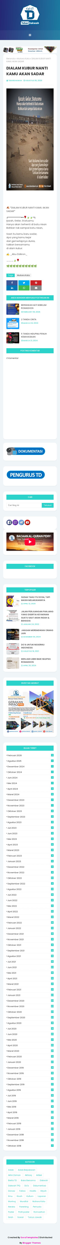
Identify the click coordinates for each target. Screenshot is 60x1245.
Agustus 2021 (30, 956)
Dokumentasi (39, 1185)
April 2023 (30, 844)
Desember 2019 (30, 1067)
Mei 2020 (30, 1039)
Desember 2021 (30, 933)
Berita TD (12, 1180)
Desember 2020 (31, 1000)
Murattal (24, 1201)
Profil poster (23, 1212)
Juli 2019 (30, 1095)
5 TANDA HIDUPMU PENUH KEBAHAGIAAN (34, 335)
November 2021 (30, 939)
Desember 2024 (30, 766)
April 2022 (30, 911)
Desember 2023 (30, 800)
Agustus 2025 (30, 760)
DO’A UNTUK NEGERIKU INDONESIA (32, 646)
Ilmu (10, 1196)
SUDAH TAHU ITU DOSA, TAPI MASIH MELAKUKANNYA (35, 599)
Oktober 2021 (30, 945)
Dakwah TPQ (14, 1185)
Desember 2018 (30, 1134)
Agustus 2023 (30, 822)
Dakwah (44, 1180)
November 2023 (30, 805)
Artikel (39, 1175)
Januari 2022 (30, 928)
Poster (11, 1212)
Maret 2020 (31, 1051)
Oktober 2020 (31, 1011)
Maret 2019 (30, 1117)
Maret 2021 (30, 984)
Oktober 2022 (30, 878)
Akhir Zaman (14, 1175)
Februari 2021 (30, 989)
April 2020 (30, 1045)
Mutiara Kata (23, 58)
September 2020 (30, 1017)
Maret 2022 (30, 917)
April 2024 (30, 788)
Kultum (30, 1196)
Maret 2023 (30, 850)
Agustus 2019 (30, 1090)
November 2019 (30, 1073)
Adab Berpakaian (26, 1170)
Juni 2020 (30, 1034)
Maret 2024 (30, 794)
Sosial (20, 1217)
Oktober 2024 (30, 772)
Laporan (42, 1196)
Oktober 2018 (30, 1145)
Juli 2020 (30, 1028)
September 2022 (30, 883)
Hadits (33, 1191)
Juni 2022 (30, 900)
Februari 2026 (30, 755)
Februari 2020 (30, 1056)
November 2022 (30, 872)
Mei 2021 (30, 972)
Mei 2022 (30, 905)
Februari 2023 (30, 855)
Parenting (24, 1206)
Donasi (11, 1191)
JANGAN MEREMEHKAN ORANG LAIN (37, 632)
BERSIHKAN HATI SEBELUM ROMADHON (33, 307)
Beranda (10, 58)
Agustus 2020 (30, 1023)
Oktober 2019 (30, 1078)
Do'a (26, 1185)
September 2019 (30, 1084)
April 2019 (31, 1112)
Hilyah (43, 1191)
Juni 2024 (30, 777)
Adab (11, 1170)
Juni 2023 (30, 833)
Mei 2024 (30, 783)
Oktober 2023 (30, 811)
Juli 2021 (30, 961)
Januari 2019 (30, 1129)
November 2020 (31, 1006)
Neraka (11, 1206)
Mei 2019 (30, 1106)
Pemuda (37, 1206)
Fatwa (22, 1191)
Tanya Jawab (35, 1217)
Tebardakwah (15, 80)
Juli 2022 (30, 894)
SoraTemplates (29, 1237)
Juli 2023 (30, 827)
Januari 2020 (30, 1062)
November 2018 (30, 1140)
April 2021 (30, 978)
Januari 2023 (30, 861)
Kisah (19, 1196)
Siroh (10, 1217)
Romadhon (39, 1212)
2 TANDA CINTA (28, 319)
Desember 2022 (30, 866)
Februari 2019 (30, 1123)
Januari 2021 (30, 995)
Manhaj (12, 1201)
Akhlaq (28, 1175)
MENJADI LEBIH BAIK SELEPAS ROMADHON (36, 660)
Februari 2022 (30, 922)
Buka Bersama (28, 1180)
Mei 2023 (30, 839)
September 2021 (30, 950)
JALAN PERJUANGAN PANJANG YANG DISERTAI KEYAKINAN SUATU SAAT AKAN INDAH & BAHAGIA (37, 616)
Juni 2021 (30, 967)
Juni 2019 (30, 1101)
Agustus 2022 (30, 889)
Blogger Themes (32, 1242)
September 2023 (30, 816)
